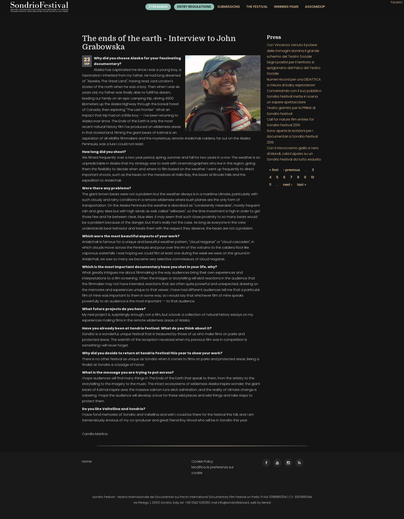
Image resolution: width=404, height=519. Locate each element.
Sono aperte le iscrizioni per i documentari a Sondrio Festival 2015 (292, 136)
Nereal (266, 503)
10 (312, 177)
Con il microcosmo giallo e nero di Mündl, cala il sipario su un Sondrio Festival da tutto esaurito (294, 154)
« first (274, 169)
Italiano (397, 2)
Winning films (286, 6)
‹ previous (291, 169)
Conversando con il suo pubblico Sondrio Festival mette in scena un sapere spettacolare (294, 96)
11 (270, 184)
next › (287, 184)
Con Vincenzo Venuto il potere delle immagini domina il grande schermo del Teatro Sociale (293, 50)
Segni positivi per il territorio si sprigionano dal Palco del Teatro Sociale (293, 68)
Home (87, 461)
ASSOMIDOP (315, 6)
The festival (257, 6)
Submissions (228, 6)
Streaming (158, 6)
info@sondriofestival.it (233, 503)
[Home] (41, 7)
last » (301, 184)
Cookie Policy (202, 461)
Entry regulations (194, 6)
